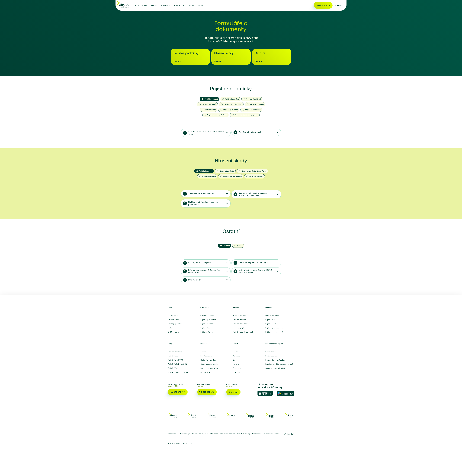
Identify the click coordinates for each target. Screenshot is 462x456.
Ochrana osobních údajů (275, 368)
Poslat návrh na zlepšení (275, 360)
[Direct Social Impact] (231, 415)
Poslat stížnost (271, 352)
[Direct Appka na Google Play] (285, 393)
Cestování (165, 5)
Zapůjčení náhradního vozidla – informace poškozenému (253, 194)
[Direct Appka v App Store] (266, 393)
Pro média (237, 368)
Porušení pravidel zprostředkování (279, 364)
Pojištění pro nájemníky (274, 328)
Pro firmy (200, 5)
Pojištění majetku (272, 315)
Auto (137, 5)
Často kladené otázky (209, 364)
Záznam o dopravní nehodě (201, 193)
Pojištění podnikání (175, 356)
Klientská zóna (323, 5)
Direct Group (238, 372)
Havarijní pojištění (175, 324)
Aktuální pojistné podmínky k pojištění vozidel (206, 132)
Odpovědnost (179, 5)
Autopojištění (173, 315)
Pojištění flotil (173, 368)
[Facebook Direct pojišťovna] (292, 434)
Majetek (145, 5)
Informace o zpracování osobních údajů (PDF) (204, 271)
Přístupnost (256, 434)
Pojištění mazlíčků (240, 315)
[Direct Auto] (211, 415)
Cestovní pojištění (207, 315)
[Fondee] (289, 415)
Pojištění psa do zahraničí (243, 332)
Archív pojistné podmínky (251, 132)
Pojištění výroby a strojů (177, 364)
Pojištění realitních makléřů (178, 372)
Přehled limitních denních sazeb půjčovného (203, 203)
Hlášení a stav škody (208, 360)
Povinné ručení (174, 319)
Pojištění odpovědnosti (274, 332)
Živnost (191, 5)
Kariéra (236, 364)
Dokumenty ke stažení (209, 368)
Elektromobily (173, 332)
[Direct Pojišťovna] (192, 415)
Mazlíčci (154, 5)
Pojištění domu (271, 324)
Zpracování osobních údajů (179, 434)
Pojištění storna (206, 332)
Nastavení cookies (227, 434)
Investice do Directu (272, 434)
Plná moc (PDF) (195, 279)
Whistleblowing (243, 434)
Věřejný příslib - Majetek (199, 262)
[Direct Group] (173, 415)
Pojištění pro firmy (175, 352)
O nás (235, 352)
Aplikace (204, 352)
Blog (235, 360)
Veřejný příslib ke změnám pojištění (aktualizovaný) (255, 271)
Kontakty (339, 5)
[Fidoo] (270, 415)
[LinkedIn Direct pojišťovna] (288, 434)
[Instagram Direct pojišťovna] (284, 434)
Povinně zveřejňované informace (205, 434)
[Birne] (250, 415)
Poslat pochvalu (271, 356)
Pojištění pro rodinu (208, 319)
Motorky (171, 328)
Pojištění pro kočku (240, 324)
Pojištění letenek (206, 328)
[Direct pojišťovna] (123, 4)
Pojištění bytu (270, 319)
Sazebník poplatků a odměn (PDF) (254, 262)
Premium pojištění (240, 328)
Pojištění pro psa (239, 319)
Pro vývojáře (205, 372)
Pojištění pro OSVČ (175, 360)
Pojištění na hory (206, 324)
